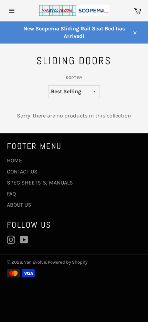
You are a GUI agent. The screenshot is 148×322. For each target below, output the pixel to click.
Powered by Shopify (67, 262)
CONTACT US (22, 171)
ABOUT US (19, 204)
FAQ (11, 193)
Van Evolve (35, 262)
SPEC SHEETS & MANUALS (40, 182)
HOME (14, 160)
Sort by (74, 77)
